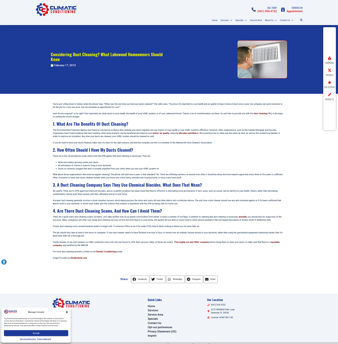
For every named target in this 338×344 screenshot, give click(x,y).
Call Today (272, 7)
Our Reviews (329, 87)
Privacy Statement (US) (162, 331)
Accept (36, 333)
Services (225, 20)
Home (214, 20)
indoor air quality (160, 133)
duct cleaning (260, 113)
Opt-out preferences (28, 339)
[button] (66, 312)
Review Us (329, 99)
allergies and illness (189, 133)
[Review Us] (329, 94)
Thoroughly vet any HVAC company (191, 242)
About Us (269, 20)
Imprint (152, 335)
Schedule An (297, 7)
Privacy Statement (44, 339)
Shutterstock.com (78, 258)
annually (243, 217)
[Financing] (329, 58)
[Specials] (329, 70)
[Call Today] (254, 9)
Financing (329, 62)
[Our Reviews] (329, 82)
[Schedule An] (283, 9)
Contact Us (285, 20)
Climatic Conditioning (106, 251)
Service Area (256, 20)
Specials (239, 20)
